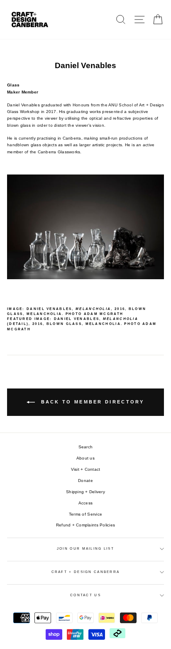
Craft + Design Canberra (85, 572)
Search (85, 447)
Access (85, 503)
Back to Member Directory (91, 401)
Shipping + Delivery (85, 491)
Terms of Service (85, 514)
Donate (85, 480)
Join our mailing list (85, 549)
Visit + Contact (85, 469)
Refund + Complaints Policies (85, 525)
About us (85, 458)
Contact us (85, 595)
